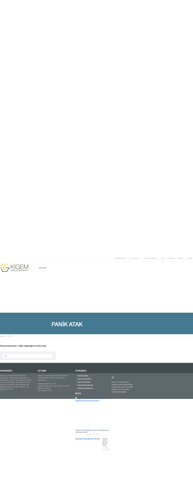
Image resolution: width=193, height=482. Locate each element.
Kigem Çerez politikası (84, 379)
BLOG (163, 258)
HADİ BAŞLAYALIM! (120, 258)
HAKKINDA (171, 258)
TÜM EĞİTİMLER (134, 258)
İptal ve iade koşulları (84, 382)
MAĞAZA (181, 258)
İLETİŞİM (189, 258)
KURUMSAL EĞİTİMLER (150, 258)
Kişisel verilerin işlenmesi (85, 385)
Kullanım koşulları (83, 375)
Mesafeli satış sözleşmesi (85, 388)
